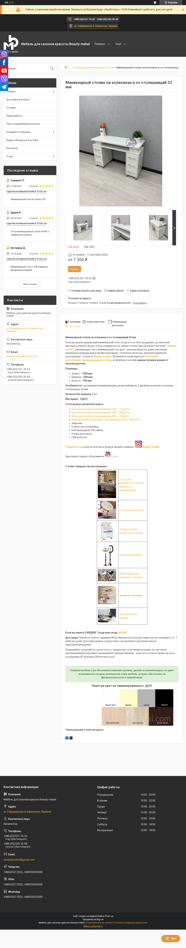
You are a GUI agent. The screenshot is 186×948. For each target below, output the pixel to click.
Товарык (99, 43)
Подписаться (73, 446)
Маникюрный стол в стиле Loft (28, 199)
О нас (9, 156)
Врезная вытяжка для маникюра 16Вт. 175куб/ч (100, 409)
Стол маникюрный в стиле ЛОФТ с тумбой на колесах (30, 233)
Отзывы (11, 107)
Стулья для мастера (132, 510)
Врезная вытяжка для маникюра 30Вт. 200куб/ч (100, 412)
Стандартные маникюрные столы (94, 67)
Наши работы (14, 115)
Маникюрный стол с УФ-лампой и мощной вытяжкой (29, 268)
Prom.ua (109, 916)
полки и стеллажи (131, 595)
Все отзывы (30, 284)
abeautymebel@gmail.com (21, 356)
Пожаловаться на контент (99, 922)
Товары (10, 91)
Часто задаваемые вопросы (23, 123)
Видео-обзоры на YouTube (22, 140)
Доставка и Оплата (18, 99)
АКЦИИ (122, 632)
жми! (114, 456)
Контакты (12, 148)
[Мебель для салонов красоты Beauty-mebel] (11, 44)
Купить (74, 269)
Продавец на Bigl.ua (93, 919)
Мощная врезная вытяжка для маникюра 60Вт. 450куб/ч (106, 419)
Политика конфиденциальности (130, 922)
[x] (71, 738)
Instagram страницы (18, 132)
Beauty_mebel (151, 446)
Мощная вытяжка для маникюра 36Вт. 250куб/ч (100, 416)
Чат (173, 938)
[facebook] (66, 738)
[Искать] (52, 68)
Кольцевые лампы (131, 554)
